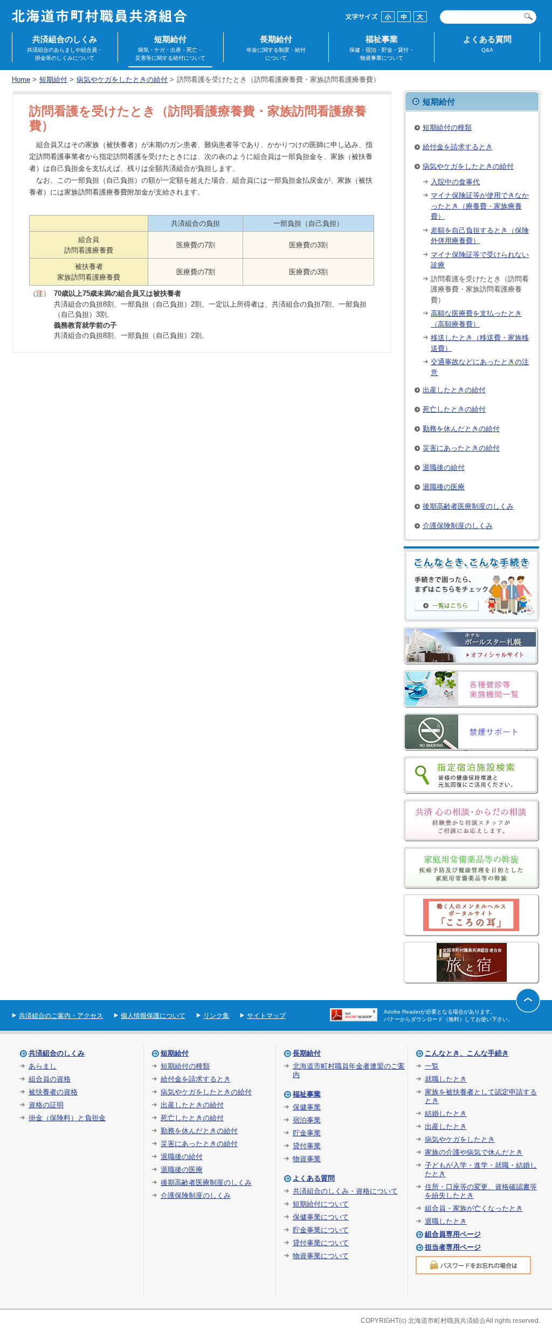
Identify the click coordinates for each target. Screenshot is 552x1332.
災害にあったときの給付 (461, 448)
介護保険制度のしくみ (458, 526)
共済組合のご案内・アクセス (61, 1015)
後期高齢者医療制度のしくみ (468, 506)
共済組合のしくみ (64, 47)
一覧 (432, 1066)
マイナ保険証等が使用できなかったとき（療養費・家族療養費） (480, 205)
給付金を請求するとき (458, 147)
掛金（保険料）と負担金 (67, 1118)
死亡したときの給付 (454, 409)
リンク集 (216, 1015)
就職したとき (446, 1079)
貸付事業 (307, 1146)
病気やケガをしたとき (460, 1139)
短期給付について (321, 1204)
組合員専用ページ (453, 1234)
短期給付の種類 (447, 127)
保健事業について (321, 1217)
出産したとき (446, 1126)
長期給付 (276, 47)
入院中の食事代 (455, 182)
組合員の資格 (50, 1079)
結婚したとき (446, 1113)
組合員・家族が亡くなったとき (474, 1208)
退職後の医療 (444, 487)
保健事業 (307, 1107)
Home (21, 79)
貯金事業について (321, 1230)
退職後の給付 (444, 467)
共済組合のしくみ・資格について (345, 1191)
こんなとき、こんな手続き (467, 1053)
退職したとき (446, 1221)
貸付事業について (321, 1243)
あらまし (43, 1066)
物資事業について (321, 1256)
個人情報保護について (153, 1015)
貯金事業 (307, 1133)
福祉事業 (381, 47)
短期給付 (170, 47)
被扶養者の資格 (53, 1092)
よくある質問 (487, 43)
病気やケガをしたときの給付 (122, 79)
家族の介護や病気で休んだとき (474, 1152)
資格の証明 (46, 1105)
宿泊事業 (307, 1120)
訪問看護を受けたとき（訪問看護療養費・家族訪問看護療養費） (480, 289)
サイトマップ (266, 1015)
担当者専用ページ (453, 1247)
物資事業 (307, 1159)
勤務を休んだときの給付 (461, 429)
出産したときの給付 (454, 390)
